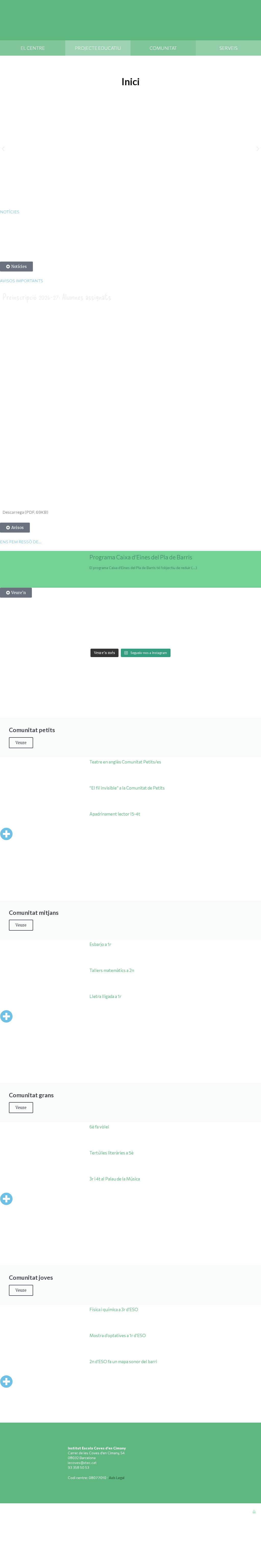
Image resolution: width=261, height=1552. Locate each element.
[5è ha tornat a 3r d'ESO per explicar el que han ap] (91, 621)
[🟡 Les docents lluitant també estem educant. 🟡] (38, 621)
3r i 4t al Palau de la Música (114, 1178)
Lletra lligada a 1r (105, 996)
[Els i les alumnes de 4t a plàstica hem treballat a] (196, 637)
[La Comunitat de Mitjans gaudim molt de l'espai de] (222, 637)
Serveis (228, 48)
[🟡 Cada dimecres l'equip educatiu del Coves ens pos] (143, 621)
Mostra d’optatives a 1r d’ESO (117, 1335)
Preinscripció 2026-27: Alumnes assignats (57, 296)
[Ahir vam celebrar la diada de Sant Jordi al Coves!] (249, 621)
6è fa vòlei (99, 1126)
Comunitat (163, 48)
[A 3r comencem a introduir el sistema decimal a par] (222, 621)
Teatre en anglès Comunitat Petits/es (125, 762)
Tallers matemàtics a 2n (111, 970)
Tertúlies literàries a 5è (111, 1152)
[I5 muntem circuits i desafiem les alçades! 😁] (91, 637)
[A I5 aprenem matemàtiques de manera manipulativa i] (170, 621)
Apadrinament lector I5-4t (114, 814)
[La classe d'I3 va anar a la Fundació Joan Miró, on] (117, 637)
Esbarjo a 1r (100, 944)
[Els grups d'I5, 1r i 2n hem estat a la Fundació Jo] (143, 637)
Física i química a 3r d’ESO (113, 1309)
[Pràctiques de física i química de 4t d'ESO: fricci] (12, 637)
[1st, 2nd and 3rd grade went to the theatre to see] (38, 637)
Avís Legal (116, 1477)
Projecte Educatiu (98, 48)
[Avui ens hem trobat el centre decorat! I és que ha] (64, 637)
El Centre (33, 48)
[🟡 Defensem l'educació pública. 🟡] (12, 621)
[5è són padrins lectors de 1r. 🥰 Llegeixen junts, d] (196, 621)
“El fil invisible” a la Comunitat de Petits (127, 788)
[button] (3, 149)
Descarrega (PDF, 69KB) (25, 512)
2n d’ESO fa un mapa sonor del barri (123, 1361)
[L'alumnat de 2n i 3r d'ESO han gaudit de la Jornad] (170, 637)
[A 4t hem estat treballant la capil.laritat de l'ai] (64, 621)
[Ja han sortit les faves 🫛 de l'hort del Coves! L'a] (117, 621)
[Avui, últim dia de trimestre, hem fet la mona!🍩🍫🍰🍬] (249, 637)
